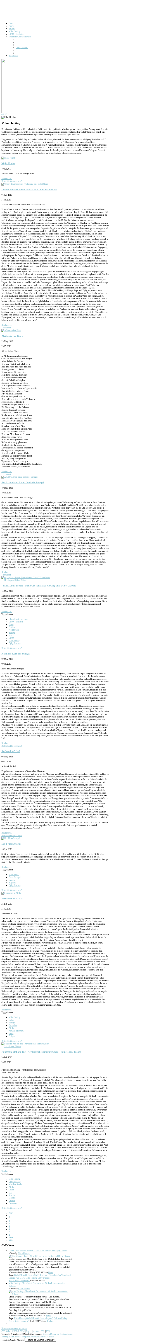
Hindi (11, 1033)
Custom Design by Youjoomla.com (58, 1334)
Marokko (12, 1198)
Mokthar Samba (15, 1184)
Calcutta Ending (60, 1318)
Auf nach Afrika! (10, 751)
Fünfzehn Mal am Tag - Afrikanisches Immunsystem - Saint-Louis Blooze (41, 1051)
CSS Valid (5, 1331)
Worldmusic (14, 630)
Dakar (11, 1020)
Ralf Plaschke (24, 1288)
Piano (11, 624)
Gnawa (12, 880)
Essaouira (13, 1203)
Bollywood (13, 1036)
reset (37, 1331)
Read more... (6, 178)
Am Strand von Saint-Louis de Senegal (22, 482)
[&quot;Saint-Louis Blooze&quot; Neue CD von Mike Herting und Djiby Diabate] (28, 580)
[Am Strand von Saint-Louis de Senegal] (19, 477)
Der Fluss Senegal (11, 843)
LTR (48, 1331)
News (50, 1272)
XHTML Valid (18, 1331)
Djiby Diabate (14, 643)
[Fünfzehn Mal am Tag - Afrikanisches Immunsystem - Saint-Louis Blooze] (28, 1046)
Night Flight (8, 163)
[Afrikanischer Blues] (11, 330)
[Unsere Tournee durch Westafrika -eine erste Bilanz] (24, 184)
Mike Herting (14, 640)
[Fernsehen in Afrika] (11, 893)
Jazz (10, 635)
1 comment (6, 327)
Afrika (11, 1028)
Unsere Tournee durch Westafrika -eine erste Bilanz (29, 189)
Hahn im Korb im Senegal (15, 653)
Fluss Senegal (14, 877)
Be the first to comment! (11, 181)
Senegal (12, 632)
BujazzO (12, 882)
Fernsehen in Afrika (12, 898)
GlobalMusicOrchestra (18, 619)
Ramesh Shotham (16, 1031)
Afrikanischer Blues (12, 336)
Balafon (12, 627)
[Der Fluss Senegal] (10, 838)
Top (27, 1331)
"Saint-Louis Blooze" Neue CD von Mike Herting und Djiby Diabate (38, 585)
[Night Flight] (8, 158)
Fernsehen (13, 1025)
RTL (43, 1331)
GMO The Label (16, 621)
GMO (11, 638)
